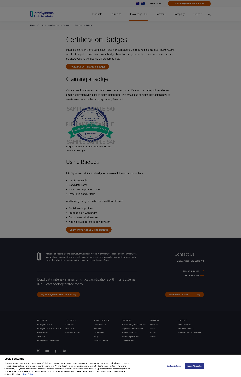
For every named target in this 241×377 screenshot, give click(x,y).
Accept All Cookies (194, 366)
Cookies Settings (174, 366)
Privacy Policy (27, 374)
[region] (120, 365)
